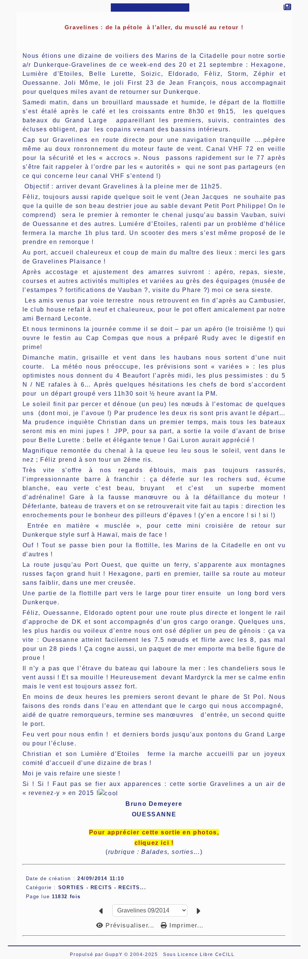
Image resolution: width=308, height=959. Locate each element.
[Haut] (4, 78)
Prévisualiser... (130, 925)
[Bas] (4, 97)
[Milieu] (4, 88)
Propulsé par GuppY (97, 954)
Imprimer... (186, 925)
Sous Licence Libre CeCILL (199, 954)
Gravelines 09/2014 (150, 7)
